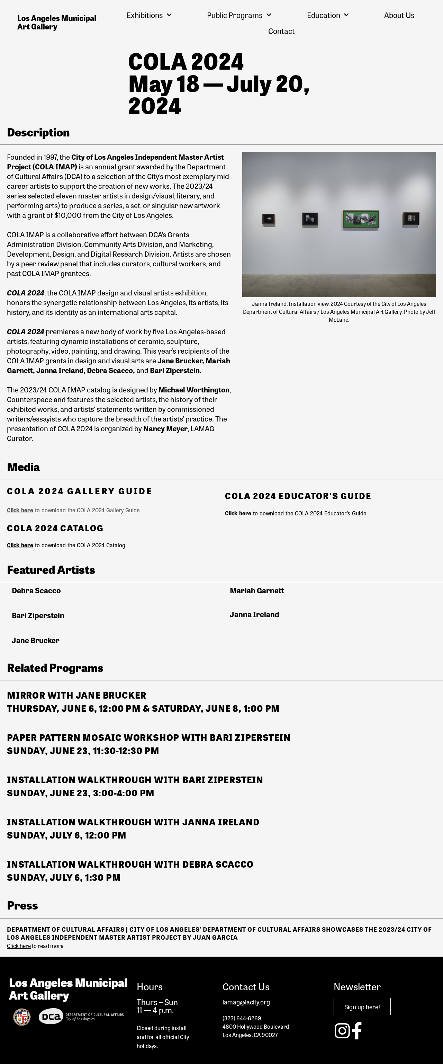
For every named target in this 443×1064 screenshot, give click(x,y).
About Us (399, 14)
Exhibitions (145, 14)
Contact (281, 30)
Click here (20, 510)
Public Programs (235, 14)
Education (323, 14)
